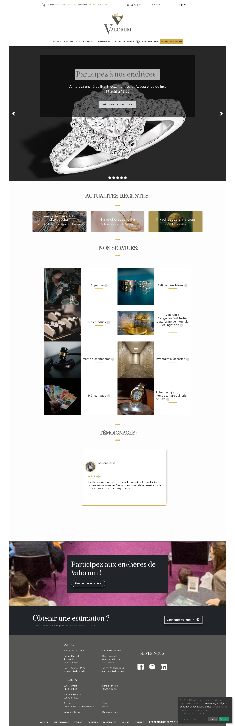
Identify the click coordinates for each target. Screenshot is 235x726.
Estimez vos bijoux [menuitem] (171, 41)
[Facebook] (140, 667)
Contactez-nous (181, 620)
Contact (139, 722)
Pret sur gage (61, 722)
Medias (125, 722)
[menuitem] (72, 41)
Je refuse (213, 719)
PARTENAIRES (109, 722)
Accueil (44, 722)
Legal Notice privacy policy (167, 722)
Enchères (92, 722)
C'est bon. (224, 719)
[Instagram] (152, 667)
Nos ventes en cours (88, 583)
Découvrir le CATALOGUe (117, 104)
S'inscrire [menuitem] (156, 4)
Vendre (78, 722)
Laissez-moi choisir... (189, 719)
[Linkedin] (164, 667)
